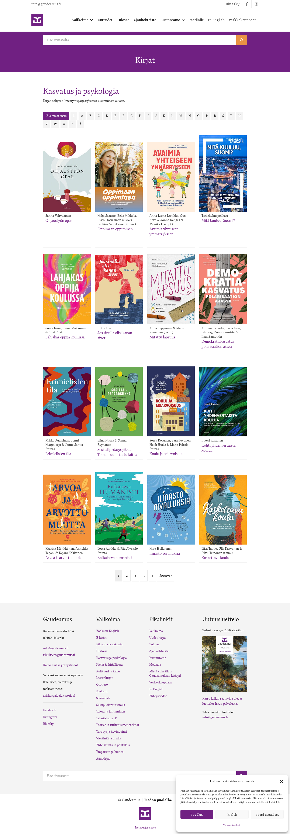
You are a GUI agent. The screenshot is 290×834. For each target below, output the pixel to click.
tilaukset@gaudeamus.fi (59, 655)
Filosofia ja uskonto (109, 644)
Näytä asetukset (267, 814)
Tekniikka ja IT (106, 718)
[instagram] (256, 4)
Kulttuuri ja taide (108, 671)
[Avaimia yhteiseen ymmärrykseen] (171, 177)
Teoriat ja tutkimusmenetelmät (117, 725)
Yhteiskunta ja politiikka (113, 745)
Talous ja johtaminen (110, 712)
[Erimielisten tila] (67, 401)
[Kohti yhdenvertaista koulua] (223, 401)
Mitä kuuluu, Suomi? (218, 220)
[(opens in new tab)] (224, 663)
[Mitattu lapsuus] (171, 289)
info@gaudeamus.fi (46, 4)
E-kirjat (101, 638)
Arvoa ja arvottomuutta (64, 557)
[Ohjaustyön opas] (67, 177)
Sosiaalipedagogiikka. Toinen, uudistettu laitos (117, 452)
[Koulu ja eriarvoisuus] (171, 401)
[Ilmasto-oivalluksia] (171, 510)
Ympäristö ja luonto (110, 752)
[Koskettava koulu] (223, 510)
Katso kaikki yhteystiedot (60, 665)
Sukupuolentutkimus (110, 705)
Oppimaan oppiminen (115, 229)
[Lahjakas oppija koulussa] (67, 289)
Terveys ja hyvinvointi (111, 732)
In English (156, 689)
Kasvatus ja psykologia (111, 658)
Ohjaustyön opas (58, 220)
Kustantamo (157, 658)
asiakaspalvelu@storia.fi (59, 696)
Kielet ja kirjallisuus (109, 665)
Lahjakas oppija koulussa (64, 337)
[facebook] (247, 4)
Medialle (155, 665)
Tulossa (154, 644)
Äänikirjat (103, 759)
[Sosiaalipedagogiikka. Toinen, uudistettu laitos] (119, 401)
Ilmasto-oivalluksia (164, 553)
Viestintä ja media (108, 738)
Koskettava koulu (215, 557)
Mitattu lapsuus (162, 337)
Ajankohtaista (159, 651)
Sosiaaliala (103, 698)
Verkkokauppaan (160, 682)
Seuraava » (165, 576)
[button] (281, 781)
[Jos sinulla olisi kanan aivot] (119, 289)
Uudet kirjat (157, 638)
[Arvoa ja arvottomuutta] (67, 510)
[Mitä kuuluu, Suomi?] (223, 173)
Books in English (107, 631)
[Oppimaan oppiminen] (119, 177)
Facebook (49, 710)
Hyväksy (196, 814)
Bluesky (48, 724)
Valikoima (156, 631)
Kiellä (232, 814)
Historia (101, 651)
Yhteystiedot (158, 696)
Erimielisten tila (58, 453)
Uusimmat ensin (56, 116)
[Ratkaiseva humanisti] (119, 508)
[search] (241, 40)
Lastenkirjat (104, 678)
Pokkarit (102, 691)
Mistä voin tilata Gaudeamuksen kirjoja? (165, 673)
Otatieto (102, 685)
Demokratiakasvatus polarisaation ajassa (217, 344)
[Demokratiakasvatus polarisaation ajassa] (223, 289)
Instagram (50, 717)
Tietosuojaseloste (232, 825)
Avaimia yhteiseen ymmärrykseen (164, 231)
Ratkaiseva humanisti (114, 557)
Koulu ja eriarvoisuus (166, 453)
